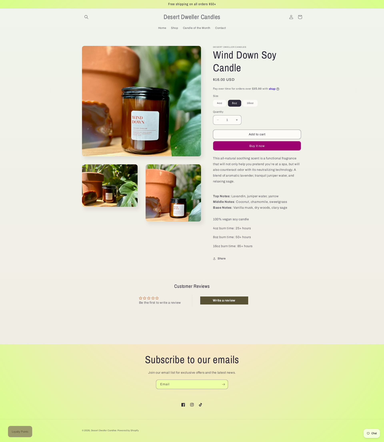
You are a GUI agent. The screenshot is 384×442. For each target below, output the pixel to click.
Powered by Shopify (128, 430)
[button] (86, 17)
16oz (252, 104)
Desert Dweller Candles (104, 430)
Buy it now (257, 146)
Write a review (224, 300)
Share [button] (222, 258)
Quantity (218, 111)
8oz (234, 103)
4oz (221, 104)
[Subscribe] (223, 384)
